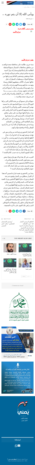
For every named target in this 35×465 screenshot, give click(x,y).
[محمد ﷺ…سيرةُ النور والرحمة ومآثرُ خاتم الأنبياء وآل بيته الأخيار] (10, 262)
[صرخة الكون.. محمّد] (10, 247)
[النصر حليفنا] (25, 262)
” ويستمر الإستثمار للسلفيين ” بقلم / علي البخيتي (7, 224)
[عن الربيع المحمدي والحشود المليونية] (25, 247)
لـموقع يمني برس (12, 459)
